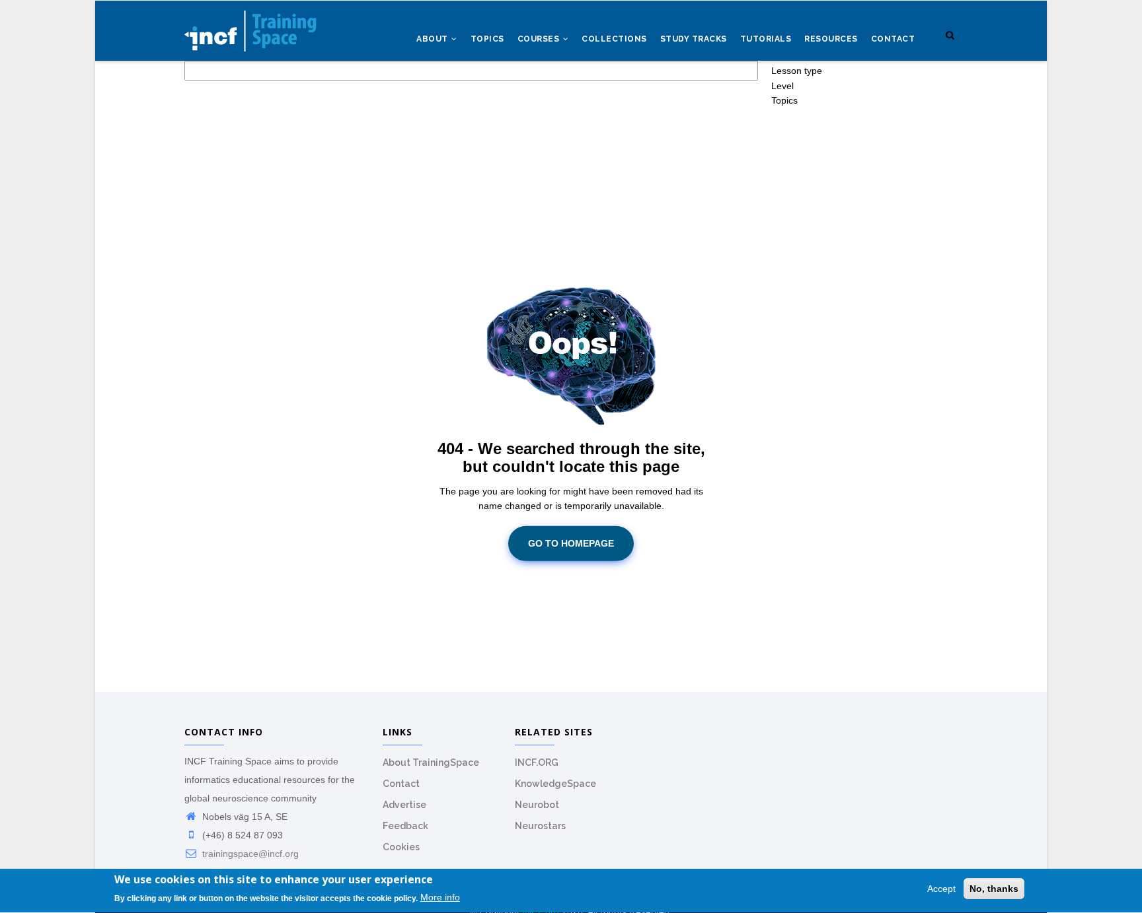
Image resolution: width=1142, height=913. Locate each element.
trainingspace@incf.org (249, 853)
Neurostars (540, 826)
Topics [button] (784, 100)
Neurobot (537, 804)
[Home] (250, 27)
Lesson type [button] (796, 70)
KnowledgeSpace (555, 783)
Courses (539, 39)
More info (440, 898)
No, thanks (994, 888)
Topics (487, 39)
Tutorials (766, 39)
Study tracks (693, 39)
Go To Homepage (571, 543)
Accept (941, 888)
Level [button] (782, 86)
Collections (614, 39)
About (433, 39)
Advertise (404, 804)
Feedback (405, 826)
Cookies (401, 847)
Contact (893, 39)
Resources (831, 39)
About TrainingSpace (431, 762)
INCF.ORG (536, 762)
